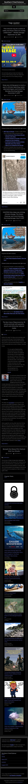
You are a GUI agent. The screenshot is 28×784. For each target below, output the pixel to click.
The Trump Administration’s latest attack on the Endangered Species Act (13, 615)
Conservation (6, 457)
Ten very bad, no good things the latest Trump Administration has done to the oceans (12, 700)
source (9, 372)
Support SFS (5, 765)
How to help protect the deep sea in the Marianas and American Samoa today (13, 640)
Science (5, 334)
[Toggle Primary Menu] (14, 7)
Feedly (12, 744)
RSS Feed (12, 740)
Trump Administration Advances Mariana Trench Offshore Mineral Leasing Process (12, 674)
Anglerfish (11, 402)
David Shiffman (17, 453)
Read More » (5, 80)
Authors (4, 762)
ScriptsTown (20, 782)
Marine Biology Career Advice (11, 520)
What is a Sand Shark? (10, 593)
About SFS (4, 759)
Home (3, 756)
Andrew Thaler (19, 37)
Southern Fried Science (14, 2)
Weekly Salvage (6, 41)
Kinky (19, 440)
